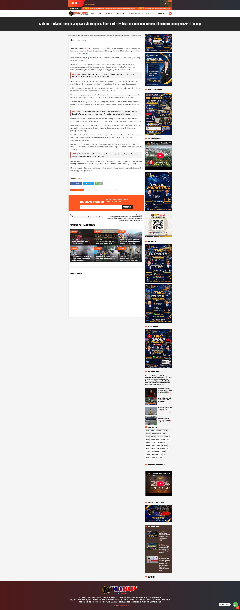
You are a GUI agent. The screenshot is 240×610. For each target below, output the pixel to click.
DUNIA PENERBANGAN (161, 448)
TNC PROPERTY (134, 600)
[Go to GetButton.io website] (235, 608)
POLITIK (165, 431)
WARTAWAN (148, 442)
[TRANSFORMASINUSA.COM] (120, 594)
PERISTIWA (116, 190)
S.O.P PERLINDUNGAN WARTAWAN (126, 598)
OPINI (162, 436)
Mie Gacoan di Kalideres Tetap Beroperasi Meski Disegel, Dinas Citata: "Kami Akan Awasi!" (164, 419)
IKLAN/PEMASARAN (155, 598)
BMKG (161, 454)
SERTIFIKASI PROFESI (124, 602)
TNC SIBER (95, 602)
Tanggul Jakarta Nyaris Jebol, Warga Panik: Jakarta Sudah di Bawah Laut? (106, 242)
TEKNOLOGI (148, 454)
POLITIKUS (148, 451)
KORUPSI (168, 439)
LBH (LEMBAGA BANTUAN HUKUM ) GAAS (80, 600)
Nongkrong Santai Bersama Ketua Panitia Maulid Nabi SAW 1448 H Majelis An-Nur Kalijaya (164, 536)
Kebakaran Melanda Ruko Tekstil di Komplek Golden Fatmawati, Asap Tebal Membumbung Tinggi (81, 258)
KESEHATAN (163, 439)
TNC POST (102, 602)
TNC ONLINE (82, 602)
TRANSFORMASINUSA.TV (155, 439)
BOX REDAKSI (82, 598)
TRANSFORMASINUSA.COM (156, 433)
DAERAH (88, 190)
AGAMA (147, 439)
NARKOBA (147, 448)
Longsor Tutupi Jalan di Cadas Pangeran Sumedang (80, 242)
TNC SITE (88, 602)
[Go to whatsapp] (235, 604)
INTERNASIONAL (159, 431)
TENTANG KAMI (111, 598)
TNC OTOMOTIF (124, 600)
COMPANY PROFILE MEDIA (95, 598)
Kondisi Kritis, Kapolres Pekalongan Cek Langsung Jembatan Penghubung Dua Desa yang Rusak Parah (130, 241)
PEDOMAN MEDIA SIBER (142, 598)
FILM (164, 454)
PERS (167, 448)
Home (92, 13)
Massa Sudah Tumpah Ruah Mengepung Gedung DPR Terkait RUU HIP (164, 400)
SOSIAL (147, 436)
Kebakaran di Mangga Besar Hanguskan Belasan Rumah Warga (129, 259)
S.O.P (104, 598)
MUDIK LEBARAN (155, 454)
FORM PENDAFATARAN (99, 600)
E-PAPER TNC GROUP (155, 602)
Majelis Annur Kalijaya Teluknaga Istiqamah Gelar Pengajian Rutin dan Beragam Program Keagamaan (164, 549)
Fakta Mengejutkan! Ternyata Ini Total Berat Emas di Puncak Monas (165, 409)
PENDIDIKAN (167, 436)
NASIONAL (107, 190)
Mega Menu (161, 13)
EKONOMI (158, 445)
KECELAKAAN (97, 190)
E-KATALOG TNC (144, 602)
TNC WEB (148, 600)
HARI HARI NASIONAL (161, 442)
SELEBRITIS (148, 445)
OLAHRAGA (153, 448)
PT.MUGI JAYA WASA (155, 451)
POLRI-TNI (148, 433)
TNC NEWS (154, 442)
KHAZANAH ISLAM (155, 457)
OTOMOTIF (148, 457)
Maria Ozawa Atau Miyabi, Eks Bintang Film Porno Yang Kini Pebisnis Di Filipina (165, 390)
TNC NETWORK (156, 600)
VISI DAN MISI (135, 602)
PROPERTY (163, 451)
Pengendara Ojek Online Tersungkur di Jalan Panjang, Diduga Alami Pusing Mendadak (106, 258)
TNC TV (161, 457)
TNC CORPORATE (166, 600)
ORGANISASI (165, 433)
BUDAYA (153, 445)
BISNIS (158, 436)
